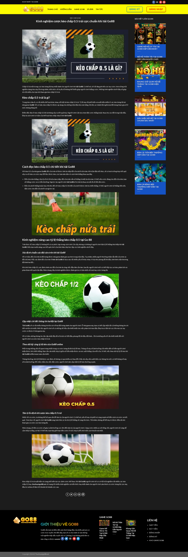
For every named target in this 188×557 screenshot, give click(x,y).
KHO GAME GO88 (156, 540)
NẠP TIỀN (153, 525)
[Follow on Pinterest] (160, 2)
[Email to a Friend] (75, 494)
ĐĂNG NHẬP (154, 533)
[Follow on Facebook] (153, 2)
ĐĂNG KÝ (153, 536)
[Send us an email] (157, 2)
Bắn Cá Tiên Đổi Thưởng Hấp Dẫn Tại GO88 (149, 154)
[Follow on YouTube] (164, 2)
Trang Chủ (52, 9)
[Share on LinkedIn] (83, 494)
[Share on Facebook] (67, 494)
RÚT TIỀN (153, 529)
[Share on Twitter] (71, 494)
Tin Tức (99, 9)
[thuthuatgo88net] (33, 9)
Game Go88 (79, 9)
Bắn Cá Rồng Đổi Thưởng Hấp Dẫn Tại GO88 (148, 186)
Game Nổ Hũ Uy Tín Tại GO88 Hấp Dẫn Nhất (148, 48)
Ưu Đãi (90, 9)
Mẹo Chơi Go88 (75, 18)
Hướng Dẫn (66, 9)
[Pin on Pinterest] (79, 494)
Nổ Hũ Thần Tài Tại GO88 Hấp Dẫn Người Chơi (149, 58)
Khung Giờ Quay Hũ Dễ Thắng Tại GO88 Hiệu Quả (149, 84)
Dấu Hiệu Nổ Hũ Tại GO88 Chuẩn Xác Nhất (150, 119)
